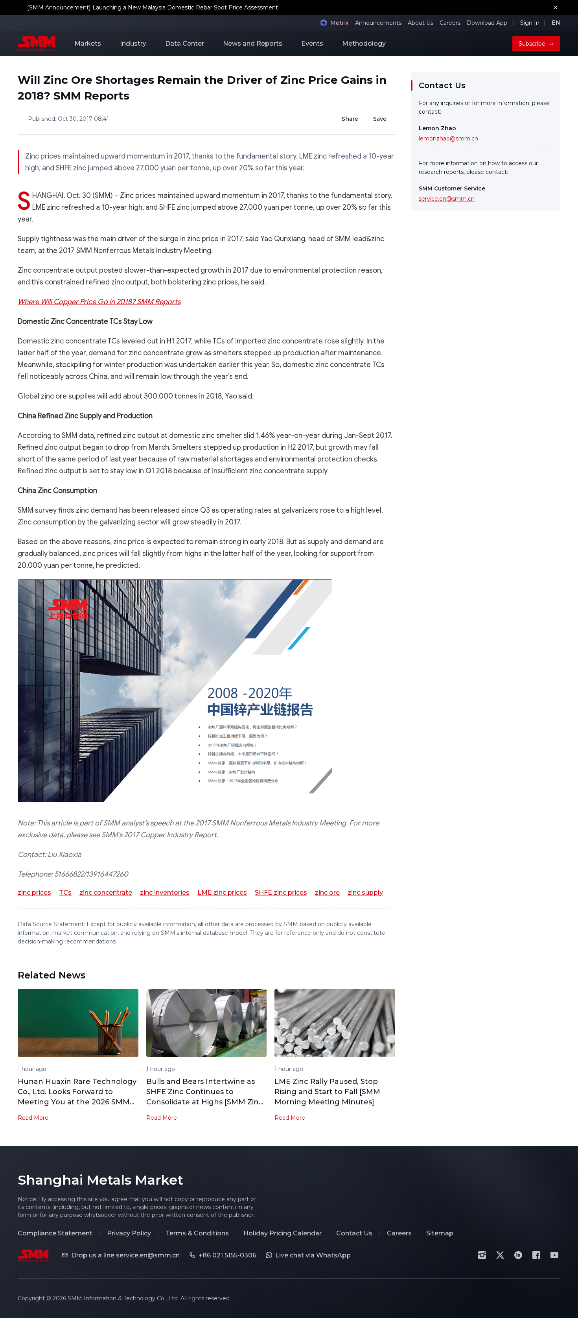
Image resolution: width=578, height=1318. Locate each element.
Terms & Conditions (197, 1233)
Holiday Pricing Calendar (282, 1233)
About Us (420, 22)
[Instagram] (482, 1255)
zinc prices (34, 892)
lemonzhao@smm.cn (448, 138)
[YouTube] (554, 1255)
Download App (487, 22)
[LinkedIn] (518, 1255)
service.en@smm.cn (447, 198)
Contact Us (354, 1233)
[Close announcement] (555, 7)
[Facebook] (536, 1255)
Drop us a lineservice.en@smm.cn (125, 1255)
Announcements (378, 22)
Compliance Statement (55, 1233)
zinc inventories (165, 892)
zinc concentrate (105, 892)
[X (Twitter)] (500, 1255)
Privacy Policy (129, 1233)
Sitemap (439, 1233)
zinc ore (327, 892)
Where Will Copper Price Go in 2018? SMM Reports (99, 301)
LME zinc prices (222, 892)
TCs (65, 892)
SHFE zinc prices (281, 892)
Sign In (529, 22)
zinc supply (365, 892)
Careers (450, 22)
